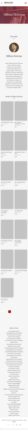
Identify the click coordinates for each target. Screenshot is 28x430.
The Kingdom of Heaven (7, 240)
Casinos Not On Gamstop (14, 337)
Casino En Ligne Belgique (14, 383)
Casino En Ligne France (14, 376)
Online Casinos (14, 342)
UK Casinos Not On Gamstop (14, 335)
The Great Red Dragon (20, 182)
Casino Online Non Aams (14, 398)
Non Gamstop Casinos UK (14, 372)
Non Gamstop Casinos (14, 331)
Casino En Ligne (14, 391)
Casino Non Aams (14, 374)
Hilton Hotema (14, 55)
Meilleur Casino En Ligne (14, 346)
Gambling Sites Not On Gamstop (14, 333)
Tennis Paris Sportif (14, 387)
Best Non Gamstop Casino (14, 370)
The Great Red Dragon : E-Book (6, 153)
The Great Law (4, 299)
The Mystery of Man (5, 182)
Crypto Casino (14, 378)
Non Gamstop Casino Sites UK (14, 344)
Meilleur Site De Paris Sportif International (14, 389)
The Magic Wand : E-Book (7, 122)
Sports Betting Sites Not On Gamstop (14, 351)
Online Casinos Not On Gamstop (14, 361)
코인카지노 (14, 393)
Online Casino (14, 357)
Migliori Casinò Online (14, 415)
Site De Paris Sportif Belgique (14, 381)
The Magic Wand (18, 210)
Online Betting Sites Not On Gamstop (14, 348)
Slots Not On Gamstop (14, 366)
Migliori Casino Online (14, 379)
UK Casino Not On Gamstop (14, 353)
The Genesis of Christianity (4, 211)
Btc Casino (14, 402)
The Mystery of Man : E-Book (20, 153)
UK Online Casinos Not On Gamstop (14, 340)
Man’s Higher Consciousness (18, 241)
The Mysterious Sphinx (6, 270)
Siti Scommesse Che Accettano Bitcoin (14, 394)
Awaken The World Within (21, 270)
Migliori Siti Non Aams (14, 385)
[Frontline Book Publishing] (8, 3)
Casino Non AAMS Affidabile (14, 404)
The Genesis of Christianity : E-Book (20, 123)
